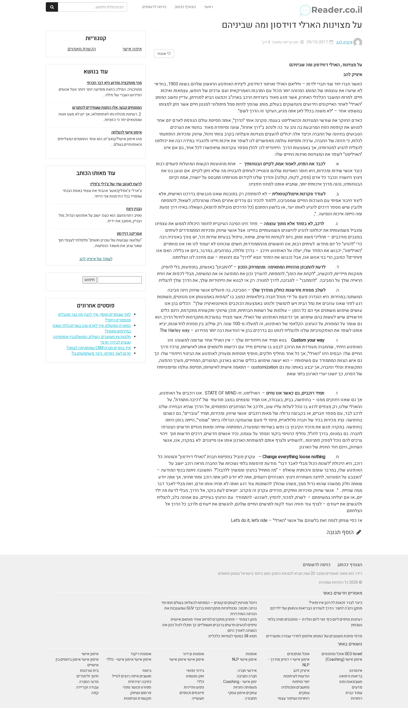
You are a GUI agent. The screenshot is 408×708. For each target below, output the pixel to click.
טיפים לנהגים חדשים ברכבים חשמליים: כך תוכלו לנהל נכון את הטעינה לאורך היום (209, 627)
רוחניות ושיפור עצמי (293, 698)
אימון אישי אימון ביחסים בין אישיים (77, 662)
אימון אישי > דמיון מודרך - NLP (288, 662)
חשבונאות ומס (350, 682)
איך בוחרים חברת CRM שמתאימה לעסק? (98, 348)
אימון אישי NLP (244, 659)
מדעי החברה (89, 682)
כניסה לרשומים (154, 7)
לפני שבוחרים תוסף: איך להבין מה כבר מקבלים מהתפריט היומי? (94, 317)
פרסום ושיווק (140, 693)
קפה (95, 693)
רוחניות (356, 698)
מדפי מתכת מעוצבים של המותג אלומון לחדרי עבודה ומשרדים (314, 636)
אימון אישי (132, 49)
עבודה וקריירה (87, 687)
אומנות (251, 654)
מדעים (357, 687)
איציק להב (301, 671)
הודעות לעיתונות (296, 676)
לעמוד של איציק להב (95, 259)
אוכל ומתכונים (298, 654)
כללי (200, 682)
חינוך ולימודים (88, 676)
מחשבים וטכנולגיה (295, 687)
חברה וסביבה (247, 676)
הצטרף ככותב (185, 7)
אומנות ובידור (193, 654)
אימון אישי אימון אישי (186, 659)
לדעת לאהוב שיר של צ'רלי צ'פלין (116, 184)
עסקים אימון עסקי (242, 693)
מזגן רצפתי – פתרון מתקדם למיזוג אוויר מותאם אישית (214, 619)
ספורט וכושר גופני (137, 687)
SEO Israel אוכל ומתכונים (342, 654)
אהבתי (162, 53)
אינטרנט (355, 671)
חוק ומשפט (195, 676)
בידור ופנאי (195, 671)
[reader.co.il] (330, 7)
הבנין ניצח (134, 209)
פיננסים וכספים (192, 693)
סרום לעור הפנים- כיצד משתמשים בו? (101, 353)
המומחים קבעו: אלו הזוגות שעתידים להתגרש (107, 107)
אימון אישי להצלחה (126, 132)
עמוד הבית (354, 693)
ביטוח (147, 671)
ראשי (208, 7)
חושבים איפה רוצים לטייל (131, 676)
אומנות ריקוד (140, 654)
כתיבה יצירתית (139, 682)
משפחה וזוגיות (245, 687)
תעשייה (198, 698)
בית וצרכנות (89, 671)
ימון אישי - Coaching (240, 682)
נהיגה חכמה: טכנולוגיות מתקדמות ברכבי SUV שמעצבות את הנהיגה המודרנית (210, 611)
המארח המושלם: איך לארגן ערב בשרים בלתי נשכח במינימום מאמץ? (92, 328)
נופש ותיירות (194, 687)
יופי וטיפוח (301, 682)
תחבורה (251, 698)
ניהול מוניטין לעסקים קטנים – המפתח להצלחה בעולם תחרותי (209, 603)
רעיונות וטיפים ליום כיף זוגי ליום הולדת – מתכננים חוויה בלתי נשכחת (315, 622)
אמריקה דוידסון (129, 233)
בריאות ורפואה (350, 676)
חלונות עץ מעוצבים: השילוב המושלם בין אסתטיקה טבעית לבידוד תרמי (92, 339)
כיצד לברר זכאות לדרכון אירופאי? (335, 603)
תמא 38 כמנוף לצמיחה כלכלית (232, 636)
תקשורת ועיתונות (137, 698)
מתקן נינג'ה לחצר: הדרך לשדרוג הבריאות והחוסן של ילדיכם (316, 608)
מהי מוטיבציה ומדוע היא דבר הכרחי (114, 83)
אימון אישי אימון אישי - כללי (129, 659)
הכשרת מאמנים (81, 49)
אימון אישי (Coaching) (344, 659)
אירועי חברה (247, 671)
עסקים (304, 693)
